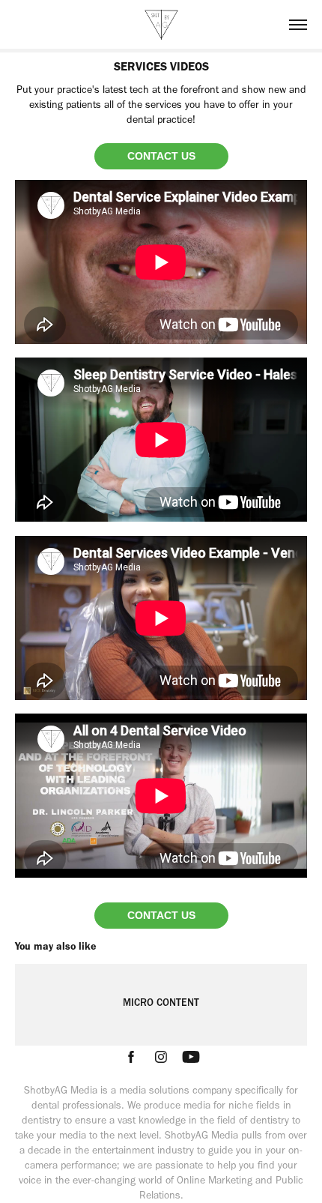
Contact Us (161, 156)
